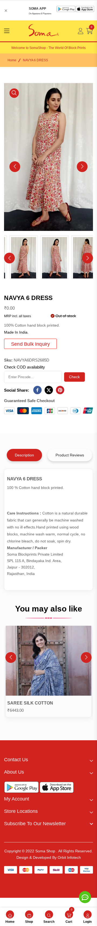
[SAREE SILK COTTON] (48, 662)
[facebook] (37, 390)
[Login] (80, 31)
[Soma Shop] (43, 31)
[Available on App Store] (56, 788)
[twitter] (48, 390)
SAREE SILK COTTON (30, 703)
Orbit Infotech (69, 857)
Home (12, 60)
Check (74, 377)
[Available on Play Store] (21, 788)
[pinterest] (60, 390)
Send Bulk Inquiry (30, 344)
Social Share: (16, 390)
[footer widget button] (48, 759)
